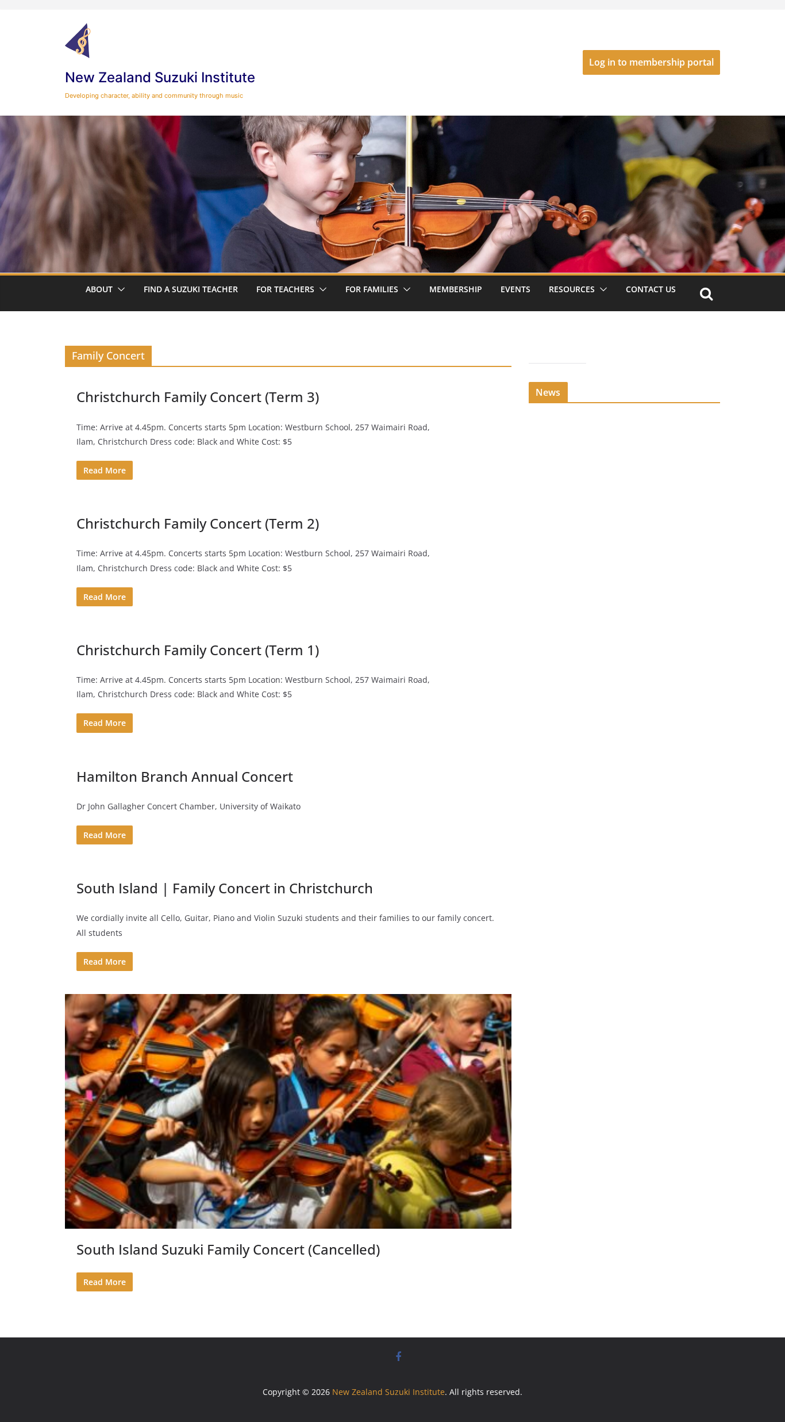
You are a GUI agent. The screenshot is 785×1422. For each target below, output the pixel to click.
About (99, 289)
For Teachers (285, 289)
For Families (371, 289)
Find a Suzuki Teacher (191, 289)
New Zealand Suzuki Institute (160, 77)
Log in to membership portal (651, 62)
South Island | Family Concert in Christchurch (224, 887)
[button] (119, 289)
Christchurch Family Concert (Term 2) (197, 523)
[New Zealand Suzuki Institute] (392, 123)
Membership (455, 289)
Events (515, 289)
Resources (572, 289)
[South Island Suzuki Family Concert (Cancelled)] (288, 1111)
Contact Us (651, 289)
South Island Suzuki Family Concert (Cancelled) (228, 1249)
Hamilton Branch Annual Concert (184, 776)
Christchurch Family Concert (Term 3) (197, 396)
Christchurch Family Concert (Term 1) (197, 649)
